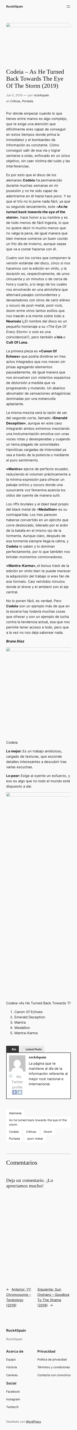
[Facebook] (14, 1093)
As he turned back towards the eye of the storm (38, 1122)
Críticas (15, 101)
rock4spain (41, 95)
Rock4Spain (14, 6)
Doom (48, 1131)
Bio (14, 1049)
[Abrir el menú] (68, 6)
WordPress (33, 1421)
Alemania (15, 1113)
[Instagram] (19, 1093)
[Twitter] (17, 1082)
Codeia (14, 1131)
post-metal (35, 1138)
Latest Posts (34, 1049)
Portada (27, 101)
